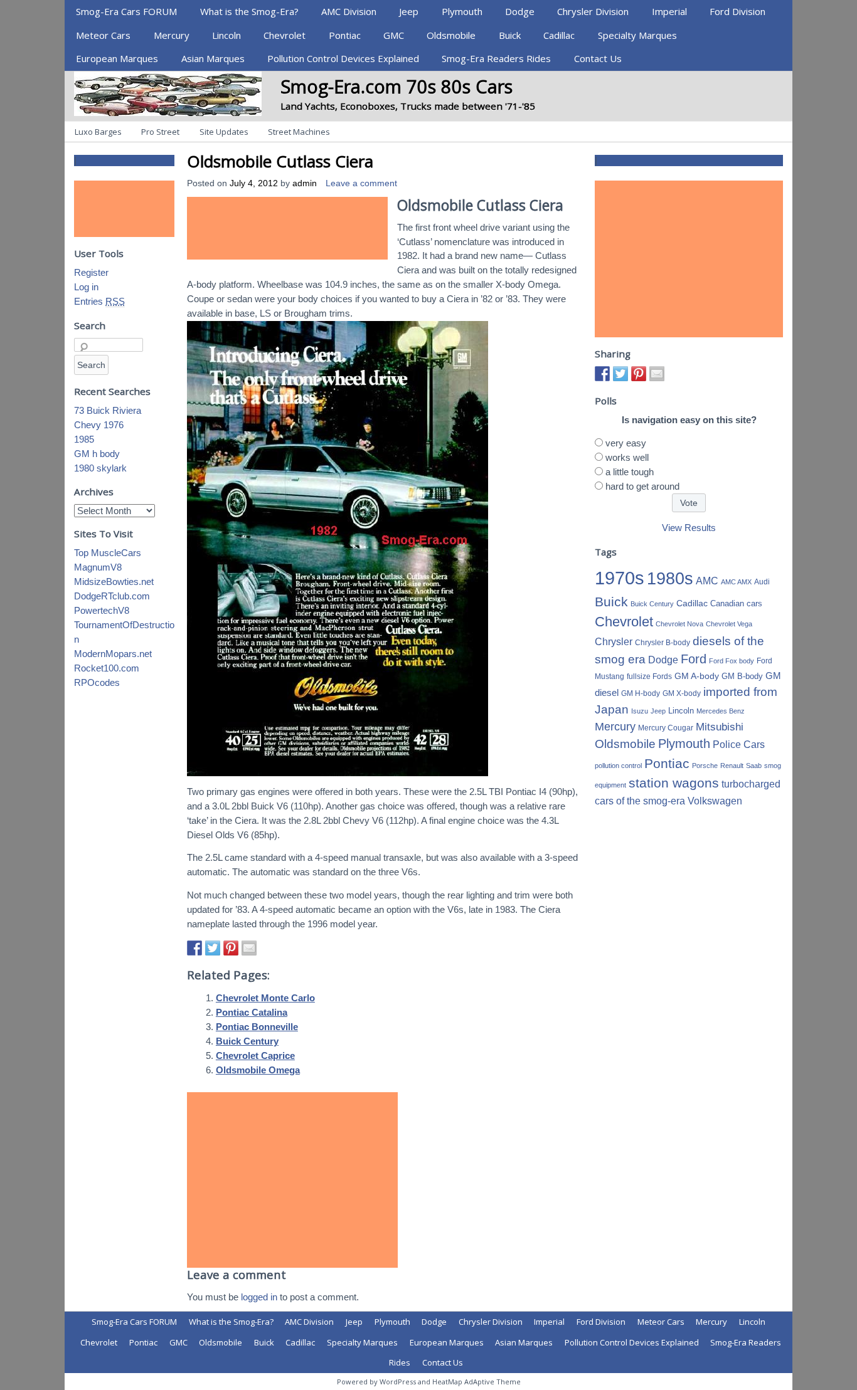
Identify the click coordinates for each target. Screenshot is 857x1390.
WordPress (398, 1381)
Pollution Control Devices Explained (343, 58)
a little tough (629, 471)
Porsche (705, 765)
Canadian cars (736, 603)
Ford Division (737, 11)
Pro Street (160, 131)
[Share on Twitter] (212, 948)
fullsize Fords (649, 676)
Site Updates (224, 131)
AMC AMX (736, 582)
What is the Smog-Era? (249, 11)
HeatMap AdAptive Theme (476, 1381)
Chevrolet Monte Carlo (265, 997)
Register (91, 272)
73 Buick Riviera (107, 410)
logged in (259, 1297)
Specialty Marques (637, 35)
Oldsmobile (451, 35)
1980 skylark (100, 468)
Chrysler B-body (662, 642)
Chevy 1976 (99, 424)
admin (304, 183)
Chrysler (613, 641)
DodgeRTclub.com (112, 596)
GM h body (97, 453)
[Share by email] (249, 948)
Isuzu (639, 711)
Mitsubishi (719, 727)
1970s (619, 577)
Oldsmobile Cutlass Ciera (280, 161)
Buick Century (247, 1041)
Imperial (669, 11)
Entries (99, 301)
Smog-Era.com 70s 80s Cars (396, 86)
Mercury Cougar (665, 728)
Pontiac (345, 35)
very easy (625, 443)
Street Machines (299, 131)
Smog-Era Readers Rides (496, 58)
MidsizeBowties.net (114, 581)
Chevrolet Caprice (255, 1055)
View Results (689, 527)
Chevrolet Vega (729, 624)
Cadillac (559, 35)
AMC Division (348, 11)
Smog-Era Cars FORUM (126, 11)
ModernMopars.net (113, 653)
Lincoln (226, 35)
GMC (393, 35)
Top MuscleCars (107, 552)
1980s (670, 578)
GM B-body (742, 676)
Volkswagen (715, 800)
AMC (707, 580)
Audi (762, 581)
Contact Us (598, 58)
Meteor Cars (103, 35)
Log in (86, 287)
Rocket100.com (106, 668)
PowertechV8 (101, 610)
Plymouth (462, 11)
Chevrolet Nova (679, 624)
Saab (754, 765)
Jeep (408, 11)
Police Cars (739, 744)
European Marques (117, 58)
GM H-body (640, 693)
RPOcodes (97, 682)
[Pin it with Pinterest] (230, 948)
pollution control (618, 765)
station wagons (674, 783)
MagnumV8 (98, 567)
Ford (693, 659)
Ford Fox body (731, 661)
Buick (510, 35)
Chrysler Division (593, 11)
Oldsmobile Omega (258, 1070)
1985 (84, 439)
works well (627, 457)
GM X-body (682, 693)
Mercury (171, 35)
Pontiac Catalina (251, 1012)
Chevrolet (284, 35)
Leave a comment (361, 183)
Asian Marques (213, 58)
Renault (731, 765)
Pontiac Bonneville (257, 1026)
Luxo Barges (98, 131)
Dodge (520, 11)
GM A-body (696, 676)
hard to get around (642, 486)
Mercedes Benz (720, 711)
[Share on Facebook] (194, 948)
